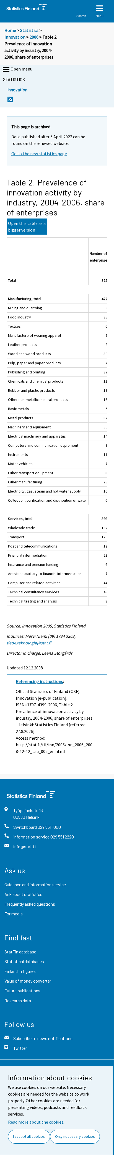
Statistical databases (24, 961)
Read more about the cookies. (36, 1122)
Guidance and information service (35, 884)
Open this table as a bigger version (27, 226)
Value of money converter (27, 980)
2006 (34, 37)
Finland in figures (20, 971)
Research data (17, 1000)
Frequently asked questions (29, 904)
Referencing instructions (39, 681)
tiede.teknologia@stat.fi (29, 643)
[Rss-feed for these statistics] (10, 101)
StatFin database (20, 951)
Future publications (22, 990)
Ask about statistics (23, 894)
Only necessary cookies (75, 1136)
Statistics (29, 30)
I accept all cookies (29, 1136)
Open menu (21, 69)
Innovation (14, 37)
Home (10, 30)
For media (13, 913)
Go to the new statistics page (39, 153)
